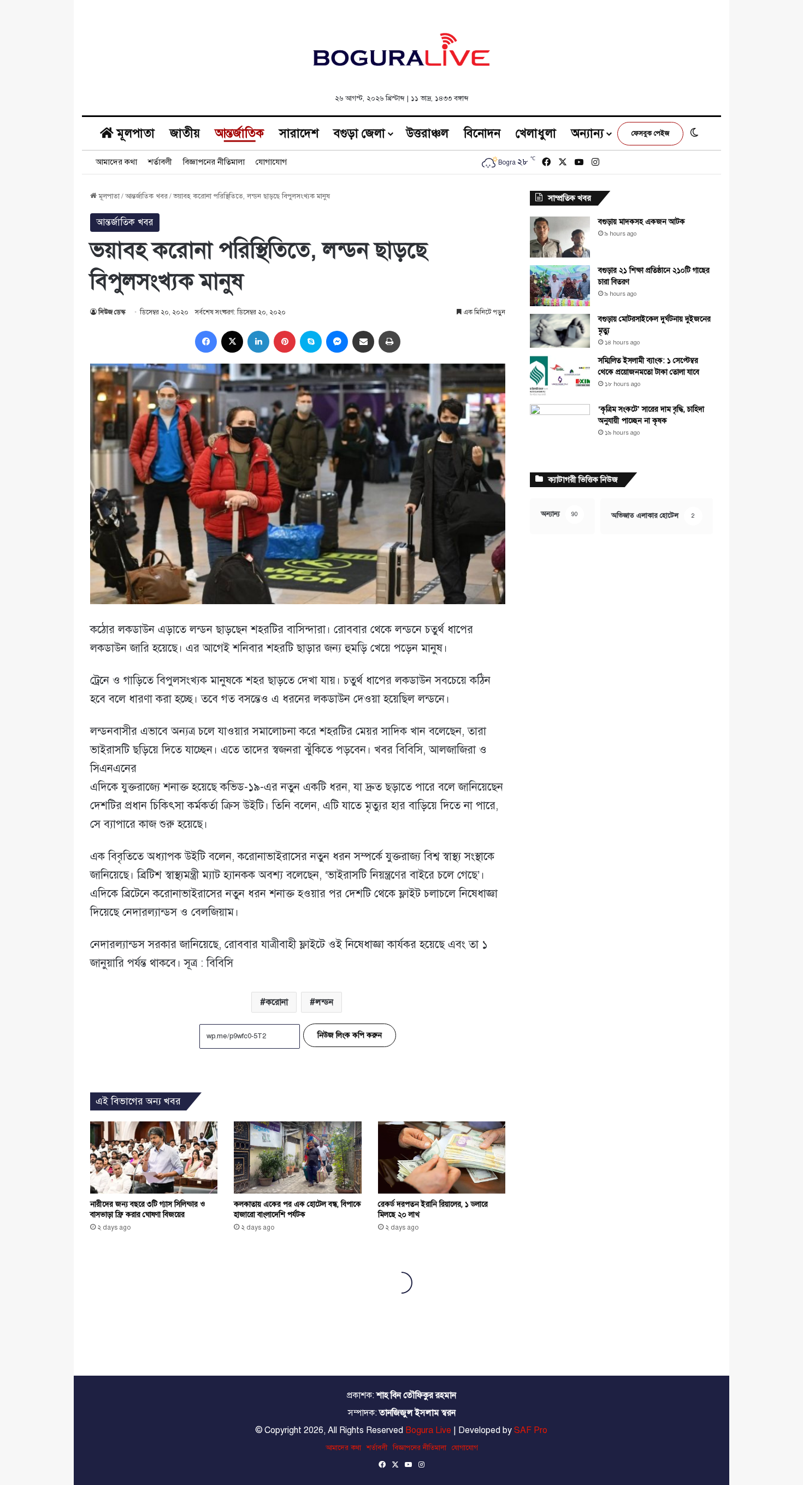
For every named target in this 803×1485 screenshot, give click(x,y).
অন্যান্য (587, 133)
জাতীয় (185, 133)
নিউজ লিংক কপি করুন (349, 1035)
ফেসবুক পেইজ (650, 133)
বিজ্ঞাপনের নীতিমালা (214, 162)
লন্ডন (324, 1002)
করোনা (276, 1002)
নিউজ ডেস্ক (111, 312)
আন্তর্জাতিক (239, 133)
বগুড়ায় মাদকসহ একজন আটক (641, 221)
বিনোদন (482, 133)
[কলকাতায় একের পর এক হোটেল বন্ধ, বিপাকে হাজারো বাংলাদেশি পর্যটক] (297, 1157)
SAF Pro (530, 1430)
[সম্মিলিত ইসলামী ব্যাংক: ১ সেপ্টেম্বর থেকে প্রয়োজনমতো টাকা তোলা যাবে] (560, 375)
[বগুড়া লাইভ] (401, 49)
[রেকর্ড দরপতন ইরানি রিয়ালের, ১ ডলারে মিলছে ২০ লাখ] (441, 1157)
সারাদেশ (298, 133)
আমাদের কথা (116, 162)
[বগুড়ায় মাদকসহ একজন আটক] (560, 237)
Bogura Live (428, 1430)
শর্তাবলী (160, 162)
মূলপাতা (134, 133)
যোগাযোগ (271, 162)
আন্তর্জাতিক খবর (146, 196)
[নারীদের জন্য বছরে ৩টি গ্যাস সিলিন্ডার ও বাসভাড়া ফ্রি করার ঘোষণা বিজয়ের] (153, 1157)
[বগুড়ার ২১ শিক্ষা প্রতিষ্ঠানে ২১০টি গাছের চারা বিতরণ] (560, 285)
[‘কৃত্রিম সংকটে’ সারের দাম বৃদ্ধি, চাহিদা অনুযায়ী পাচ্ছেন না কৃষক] (560, 424)
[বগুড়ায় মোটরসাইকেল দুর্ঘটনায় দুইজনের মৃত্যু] (560, 331)
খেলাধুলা (536, 133)
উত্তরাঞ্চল (427, 133)
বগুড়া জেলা (359, 133)
